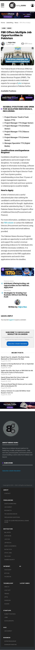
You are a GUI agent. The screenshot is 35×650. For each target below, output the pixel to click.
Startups (7, 610)
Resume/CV (8, 510)
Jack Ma (7, 539)
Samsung (7, 600)
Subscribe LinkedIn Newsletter (17, 343)
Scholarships (9, 621)
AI (20, 566)
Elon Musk (7, 536)
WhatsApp (7, 570)
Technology (8, 583)
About (5, 490)
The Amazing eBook (10, 514)
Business (6, 637)
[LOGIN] (32, 5)
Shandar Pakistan (10, 644)
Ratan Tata (8, 549)
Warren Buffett (9, 560)
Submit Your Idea (10, 614)
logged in (11, 320)
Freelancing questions (12, 517)
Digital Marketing (10, 504)
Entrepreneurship (10, 641)
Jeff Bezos (7, 543)
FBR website (9, 223)
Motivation (8, 529)
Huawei (6, 604)
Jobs (6, 617)
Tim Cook (7, 556)
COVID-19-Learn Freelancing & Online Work (16, 521)
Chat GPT (7, 590)
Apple (6, 597)
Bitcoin (6, 573)
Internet (6, 566)
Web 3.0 (6, 587)
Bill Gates (7, 532)
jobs (19, 83)
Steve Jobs (8, 553)
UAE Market (8, 507)
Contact (7, 493)
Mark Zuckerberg (10, 546)
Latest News (25, 583)
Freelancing (8, 500)
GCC (5, 627)
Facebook (7, 577)
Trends (6, 594)
